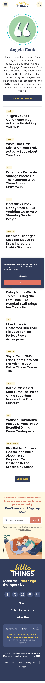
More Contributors (22, 98)
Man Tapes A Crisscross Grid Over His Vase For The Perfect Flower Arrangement (21, 331)
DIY (8, 319)
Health (10, 111)
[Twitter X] (15, 594)
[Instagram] (23, 594)
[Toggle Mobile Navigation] (5, 4)
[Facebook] (7, 594)
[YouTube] (30, 594)
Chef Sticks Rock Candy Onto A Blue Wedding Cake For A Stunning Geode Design (21, 211)
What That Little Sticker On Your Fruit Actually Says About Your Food (21, 149)
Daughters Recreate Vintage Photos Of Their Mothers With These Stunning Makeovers (21, 179)
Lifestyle (10, 231)
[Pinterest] (37, 594)
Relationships (12, 443)
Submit (36, 520)
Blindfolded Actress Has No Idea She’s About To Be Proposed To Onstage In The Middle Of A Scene (21, 457)
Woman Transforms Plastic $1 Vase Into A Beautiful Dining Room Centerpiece (22, 425)
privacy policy (25, 530)
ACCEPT (23, 282)
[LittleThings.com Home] (22, 4)
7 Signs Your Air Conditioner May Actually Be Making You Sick (21, 121)
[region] (22, 273)
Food (9, 199)
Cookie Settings (22, 276)
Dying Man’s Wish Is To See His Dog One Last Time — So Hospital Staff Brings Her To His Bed (22, 299)
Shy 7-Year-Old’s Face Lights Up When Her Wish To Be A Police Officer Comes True (22, 363)
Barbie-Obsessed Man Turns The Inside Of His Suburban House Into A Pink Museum (22, 395)
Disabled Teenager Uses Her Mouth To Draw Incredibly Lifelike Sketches (20, 241)
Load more (22, 478)
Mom (9, 167)
